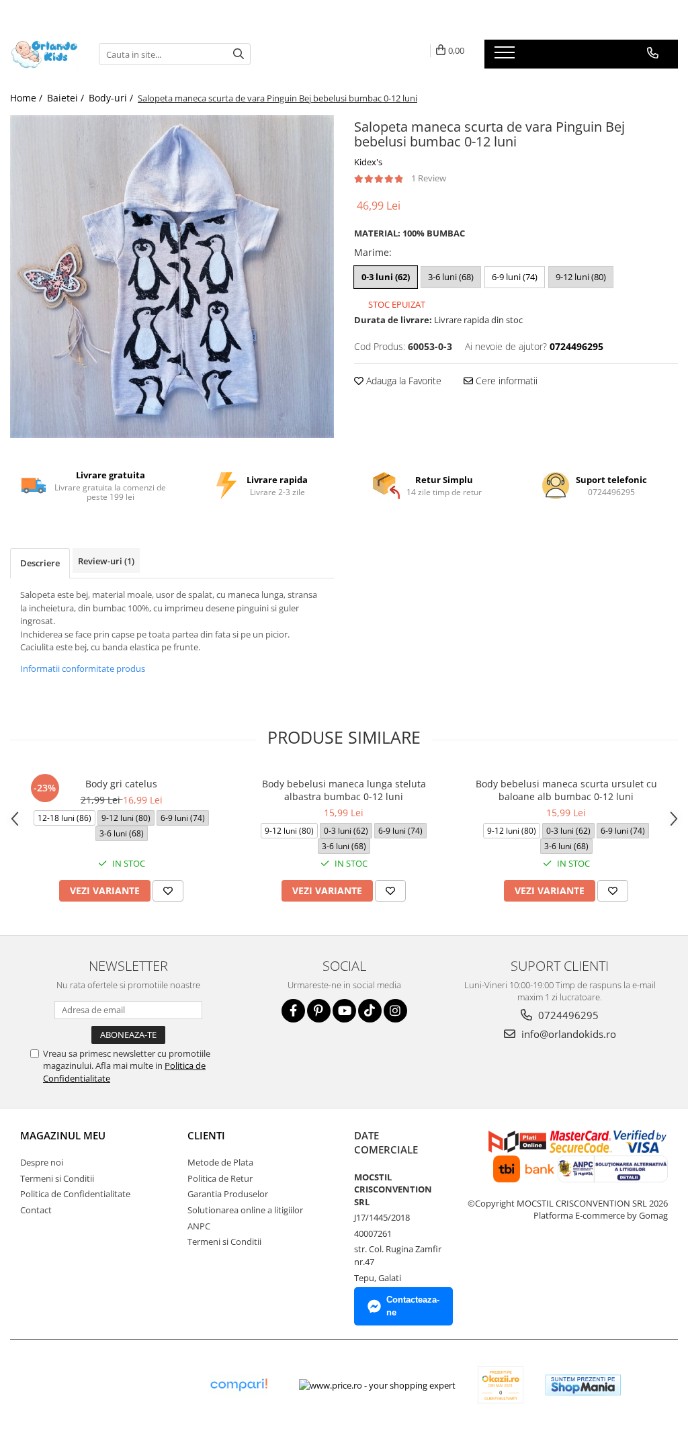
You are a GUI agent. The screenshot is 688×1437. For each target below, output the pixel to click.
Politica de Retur (220, 1178)
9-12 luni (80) (581, 277)
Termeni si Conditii (57, 1178)
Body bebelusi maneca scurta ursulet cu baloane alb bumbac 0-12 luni (566, 790)
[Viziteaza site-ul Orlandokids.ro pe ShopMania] (583, 1385)
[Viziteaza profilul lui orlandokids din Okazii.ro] (500, 1384)
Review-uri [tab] (106, 561)
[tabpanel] (172, 276)
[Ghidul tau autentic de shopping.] (238, 1385)
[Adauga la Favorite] (168, 891)
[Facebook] (293, 1010)
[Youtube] (344, 1010)
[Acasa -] (44, 54)
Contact (36, 1210)
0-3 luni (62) (385, 277)
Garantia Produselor (227, 1194)
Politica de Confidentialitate (75, 1194)
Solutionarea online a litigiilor (245, 1210)
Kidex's (368, 162)
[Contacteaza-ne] (653, 53)
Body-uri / (112, 97)
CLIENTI (206, 1135)
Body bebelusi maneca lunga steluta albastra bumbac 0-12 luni (344, 790)
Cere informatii (505, 380)
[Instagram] (395, 1010)
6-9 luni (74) (515, 277)
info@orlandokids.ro (567, 1034)
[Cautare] (238, 54)
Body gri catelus (121, 783)
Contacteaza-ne (412, 1306)
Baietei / (67, 97)
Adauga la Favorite (402, 380)
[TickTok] (370, 1010)
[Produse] (506, 56)
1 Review (428, 178)
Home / (27, 97)
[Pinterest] (319, 1010)
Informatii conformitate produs (82, 668)
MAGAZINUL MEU (62, 1135)
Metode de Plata (220, 1162)
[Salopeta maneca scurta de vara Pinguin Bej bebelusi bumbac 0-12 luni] (172, 276)
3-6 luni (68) (451, 277)
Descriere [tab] (40, 563)
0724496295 (567, 1015)
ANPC (198, 1226)
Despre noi (41, 1162)
